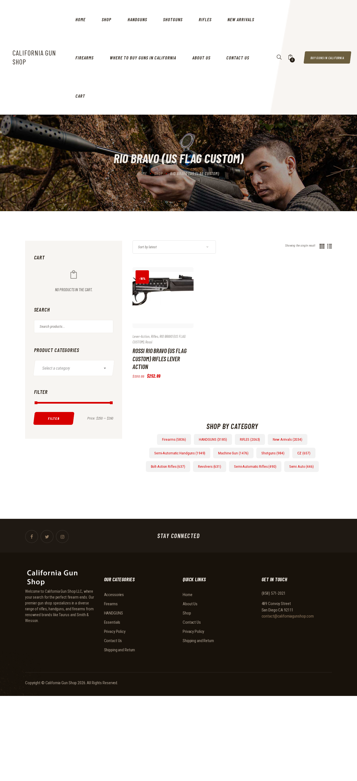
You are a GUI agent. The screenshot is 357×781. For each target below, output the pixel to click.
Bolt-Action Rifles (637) (168, 466)
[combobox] (73, 368)
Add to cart (157, 302)
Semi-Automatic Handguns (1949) (179, 453)
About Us (190, 603)
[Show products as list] (329, 246)
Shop (158, 173)
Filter (54, 418)
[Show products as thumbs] (322, 246)
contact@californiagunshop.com (288, 616)
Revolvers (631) (209, 466)
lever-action (140, 336)
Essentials (112, 622)
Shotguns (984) (272, 453)
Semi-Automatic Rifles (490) (255, 466)
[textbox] (76, 368)
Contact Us (113, 640)
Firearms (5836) (174, 439)
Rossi (148, 341)
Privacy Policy (115, 631)
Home (142, 173)
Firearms (111, 603)
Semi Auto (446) (301, 466)
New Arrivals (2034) (287, 439)
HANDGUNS (113, 613)
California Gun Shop (61, 682)
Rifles (154, 336)
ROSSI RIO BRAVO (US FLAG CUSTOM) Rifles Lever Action (159, 358)
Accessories (114, 594)
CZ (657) (303, 453)
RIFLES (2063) (250, 439)
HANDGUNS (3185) (213, 439)
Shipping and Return (119, 649)
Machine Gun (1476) (233, 453)
